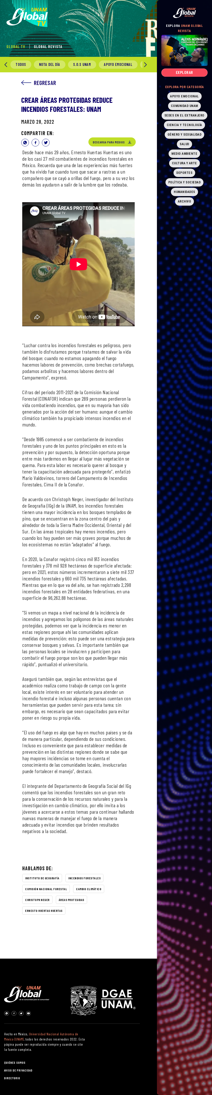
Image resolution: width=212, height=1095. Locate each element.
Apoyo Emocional (118, 64)
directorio (12, 1078)
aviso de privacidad (18, 1070)
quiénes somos (15, 1062)
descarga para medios (109, 142)
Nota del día (49, 64)
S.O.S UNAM (82, 64)
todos (21, 64)
